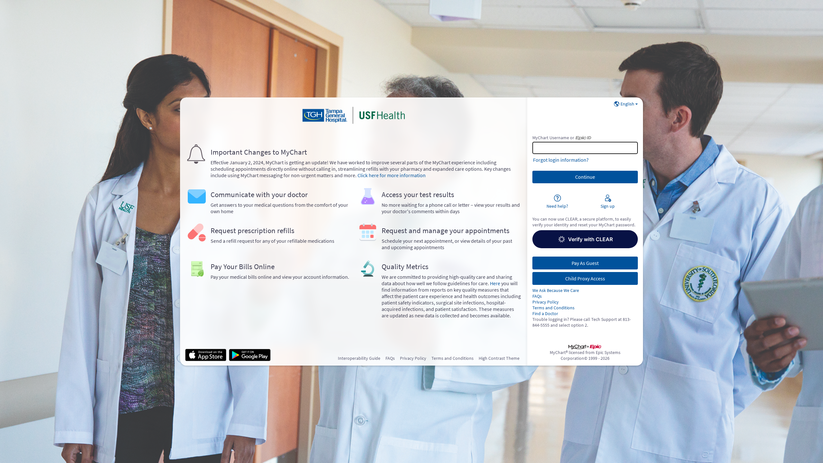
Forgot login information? (561, 160)
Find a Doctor (545, 313)
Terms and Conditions (553, 308)
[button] (585, 239)
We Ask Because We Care (555, 290)
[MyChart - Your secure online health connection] (354, 115)
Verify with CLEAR (590, 239)
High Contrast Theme (499, 358)
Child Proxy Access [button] (585, 278)
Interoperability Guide (359, 358)
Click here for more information (391, 175)
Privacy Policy (545, 302)
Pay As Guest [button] (585, 263)
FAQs (537, 296)
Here (495, 283)
